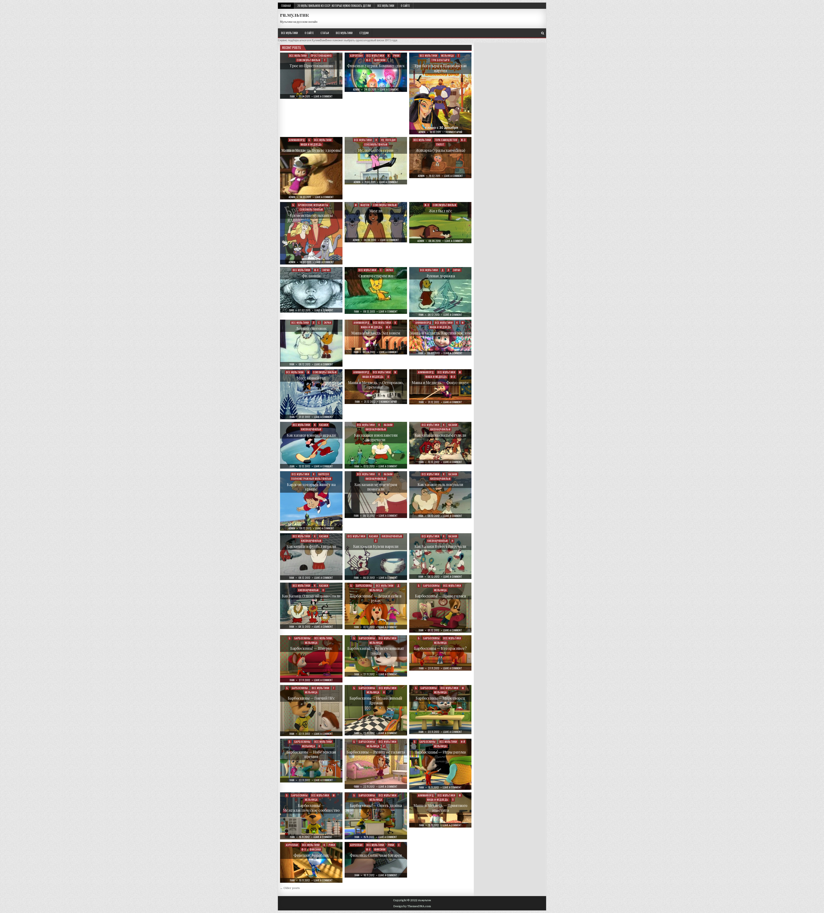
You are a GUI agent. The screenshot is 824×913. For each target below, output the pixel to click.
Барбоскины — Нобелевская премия (311, 754)
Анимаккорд (297, 140)
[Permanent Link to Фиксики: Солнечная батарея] (376, 859)
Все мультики (385, 5)
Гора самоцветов (446, 140)
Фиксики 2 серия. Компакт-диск (376, 65)
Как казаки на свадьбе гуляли (440, 435)
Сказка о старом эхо (376, 275)
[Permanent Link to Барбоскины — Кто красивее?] (440, 653)
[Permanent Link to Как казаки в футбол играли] (311, 556)
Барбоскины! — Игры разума (440, 752)
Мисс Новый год (311, 378)
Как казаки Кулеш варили (375, 546)
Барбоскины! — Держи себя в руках (375, 598)
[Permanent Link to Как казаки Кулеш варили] (376, 556)
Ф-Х (368, 60)
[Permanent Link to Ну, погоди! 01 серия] (376, 160)
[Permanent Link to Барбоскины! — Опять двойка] (376, 815)
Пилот (440, 144)
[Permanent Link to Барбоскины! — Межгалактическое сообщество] (311, 816)
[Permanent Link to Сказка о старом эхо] (376, 290)
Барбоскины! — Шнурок (311, 648)
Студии (364, 33)
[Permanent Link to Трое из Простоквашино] (311, 76)
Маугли (364, 205)
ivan (292, 96)
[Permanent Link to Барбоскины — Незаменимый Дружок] (376, 710)
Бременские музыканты (313, 205)
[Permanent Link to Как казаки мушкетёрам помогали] (376, 494)
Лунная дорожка (440, 275)
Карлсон (323, 474)
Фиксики (380, 60)
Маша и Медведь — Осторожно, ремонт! (376, 385)
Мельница (447, 55)
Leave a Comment (323, 96)
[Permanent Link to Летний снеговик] (311, 343)
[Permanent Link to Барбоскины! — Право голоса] (440, 608)
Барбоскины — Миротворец (440, 698)
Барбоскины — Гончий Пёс (311, 698)
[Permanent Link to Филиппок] (311, 289)
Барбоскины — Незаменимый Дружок (376, 700)
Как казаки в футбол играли (311, 546)
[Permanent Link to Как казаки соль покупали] (440, 494)
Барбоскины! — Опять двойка (376, 805)
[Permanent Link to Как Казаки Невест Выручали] (440, 556)
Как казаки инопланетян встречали (376, 437)
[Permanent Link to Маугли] (376, 222)
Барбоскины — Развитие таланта (376, 752)
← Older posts (290, 888)
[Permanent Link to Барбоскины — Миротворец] (440, 709)
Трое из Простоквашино (311, 65)
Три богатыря (440, 60)
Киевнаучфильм (311, 429)
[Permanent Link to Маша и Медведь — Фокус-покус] (440, 386)
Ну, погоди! (388, 140)
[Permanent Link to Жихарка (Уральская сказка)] (440, 157)
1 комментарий (453, 132)
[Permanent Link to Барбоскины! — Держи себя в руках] (376, 606)
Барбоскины (364, 585)
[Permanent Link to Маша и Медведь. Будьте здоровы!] (311, 168)
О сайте (405, 5)
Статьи (325, 33)
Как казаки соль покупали (440, 484)
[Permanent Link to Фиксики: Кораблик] (311, 862)
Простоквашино (321, 55)
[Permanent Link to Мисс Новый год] (311, 394)
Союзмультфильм (308, 60)
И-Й (463, 741)
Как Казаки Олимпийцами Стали (311, 596)
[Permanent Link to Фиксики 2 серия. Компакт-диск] (376, 72)
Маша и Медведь (311, 144)
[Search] (542, 33)
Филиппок (311, 275)
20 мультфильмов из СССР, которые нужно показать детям (334, 5)
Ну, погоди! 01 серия (376, 150)
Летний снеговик (311, 328)
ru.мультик (294, 14)
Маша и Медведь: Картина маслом (440, 333)
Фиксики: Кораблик (311, 855)
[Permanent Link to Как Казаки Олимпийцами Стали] (311, 606)
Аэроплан (356, 55)
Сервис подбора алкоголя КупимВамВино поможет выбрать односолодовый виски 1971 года (337, 40)
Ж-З (463, 140)
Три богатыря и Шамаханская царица (440, 68)
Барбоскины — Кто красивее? (440, 648)
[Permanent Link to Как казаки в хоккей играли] (311, 445)
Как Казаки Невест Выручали (440, 546)
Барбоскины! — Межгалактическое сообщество (311, 808)
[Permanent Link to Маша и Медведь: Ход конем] (376, 337)
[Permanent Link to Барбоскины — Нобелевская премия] (311, 760)
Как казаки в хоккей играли (311, 435)
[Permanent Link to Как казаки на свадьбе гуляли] (440, 443)
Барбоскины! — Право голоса (440, 596)
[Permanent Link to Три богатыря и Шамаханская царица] (440, 93)
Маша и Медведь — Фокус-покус (440, 382)
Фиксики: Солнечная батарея (376, 855)
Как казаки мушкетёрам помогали (375, 487)
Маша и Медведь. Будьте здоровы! (311, 150)
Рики (396, 55)
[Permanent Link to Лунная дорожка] (440, 292)
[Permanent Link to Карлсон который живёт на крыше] (311, 501)
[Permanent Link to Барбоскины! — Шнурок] (311, 658)
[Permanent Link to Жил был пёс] (440, 222)
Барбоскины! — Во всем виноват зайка (375, 651)
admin (356, 89)
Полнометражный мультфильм (311, 478)
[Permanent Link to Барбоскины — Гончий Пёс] (311, 710)
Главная (286, 5)
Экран (326, 270)
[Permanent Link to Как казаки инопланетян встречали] (376, 445)
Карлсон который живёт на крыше (311, 487)
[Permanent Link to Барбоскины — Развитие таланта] (376, 764)
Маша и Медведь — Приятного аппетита (440, 808)
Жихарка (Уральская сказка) (440, 150)
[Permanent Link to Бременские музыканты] (311, 233)
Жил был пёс (440, 210)
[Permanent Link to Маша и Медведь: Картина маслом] (440, 338)
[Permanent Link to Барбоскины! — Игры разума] (440, 764)
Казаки (323, 425)
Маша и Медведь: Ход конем (375, 333)
